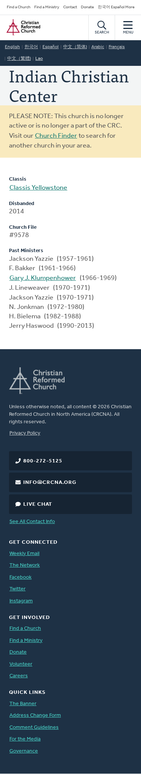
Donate (87, 7)
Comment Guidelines (34, 727)
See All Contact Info (32, 522)
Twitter (17, 589)
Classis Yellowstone (38, 188)
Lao (39, 58)
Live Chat (37, 504)
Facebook (20, 577)
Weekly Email (24, 554)
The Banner (22, 704)
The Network (24, 565)
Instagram (21, 601)
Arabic (97, 47)
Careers (18, 676)
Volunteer (20, 664)
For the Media (25, 739)
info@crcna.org (49, 482)
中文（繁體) (19, 58)
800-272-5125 (42, 461)
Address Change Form (35, 715)
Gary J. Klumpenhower (42, 278)
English (12, 47)
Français (117, 47)
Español (50, 47)
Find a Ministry (46, 7)
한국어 (31, 47)
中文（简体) (75, 47)
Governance (23, 751)
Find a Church (18, 7)
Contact (70, 7)
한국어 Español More (116, 7)
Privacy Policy (24, 433)
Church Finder (56, 136)
